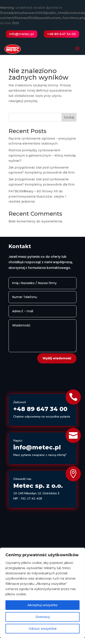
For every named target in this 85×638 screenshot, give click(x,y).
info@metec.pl (21, 34)
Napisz (17, 440)
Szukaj (69, 117)
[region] (42, 593)
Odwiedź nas (22, 479)
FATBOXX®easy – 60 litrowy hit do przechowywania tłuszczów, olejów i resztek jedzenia (37, 196)
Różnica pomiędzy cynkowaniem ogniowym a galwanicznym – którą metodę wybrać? (42, 155)
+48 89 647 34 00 (61, 34)
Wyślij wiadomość (56, 358)
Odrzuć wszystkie (43, 629)
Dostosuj (43, 617)
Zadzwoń (19, 402)
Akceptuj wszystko (42, 605)
